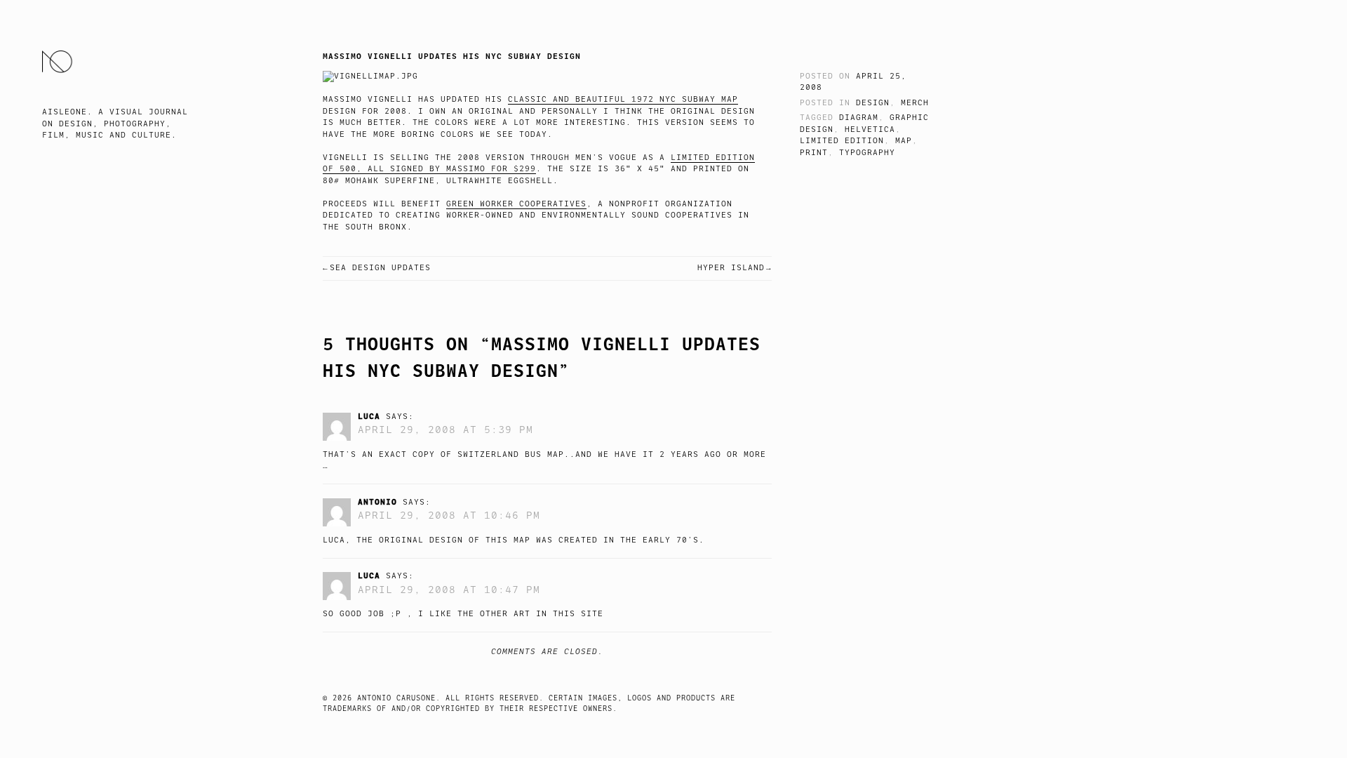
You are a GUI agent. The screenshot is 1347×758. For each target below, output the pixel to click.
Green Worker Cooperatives (516, 203)
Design (873, 102)
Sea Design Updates (380, 267)
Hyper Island (731, 267)
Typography (867, 152)
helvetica (870, 129)
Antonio (377, 502)
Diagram (858, 117)
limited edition (842, 140)
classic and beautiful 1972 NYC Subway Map (623, 99)
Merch (915, 102)
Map (903, 140)
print (814, 152)
